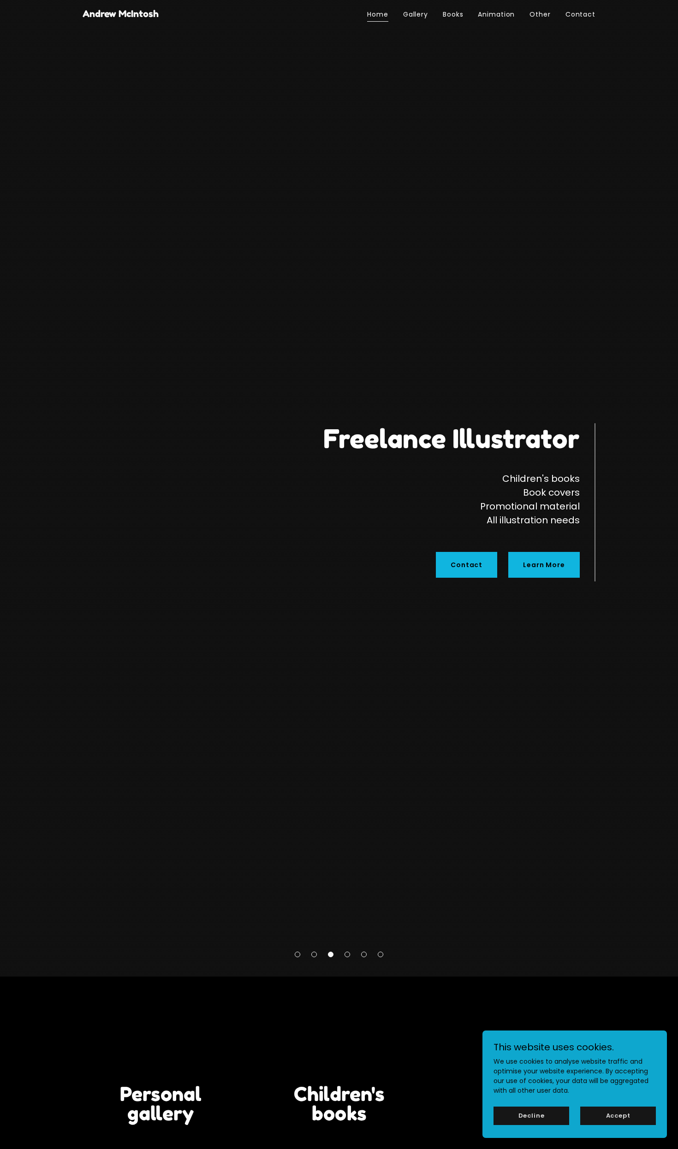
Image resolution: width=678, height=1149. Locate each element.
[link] (121, 14)
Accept (618, 1115)
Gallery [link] (415, 14)
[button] (297, 954)
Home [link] (377, 14)
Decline (531, 1115)
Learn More (544, 564)
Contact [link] (580, 14)
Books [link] (453, 14)
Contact (466, 564)
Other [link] (539, 14)
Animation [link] (496, 14)
